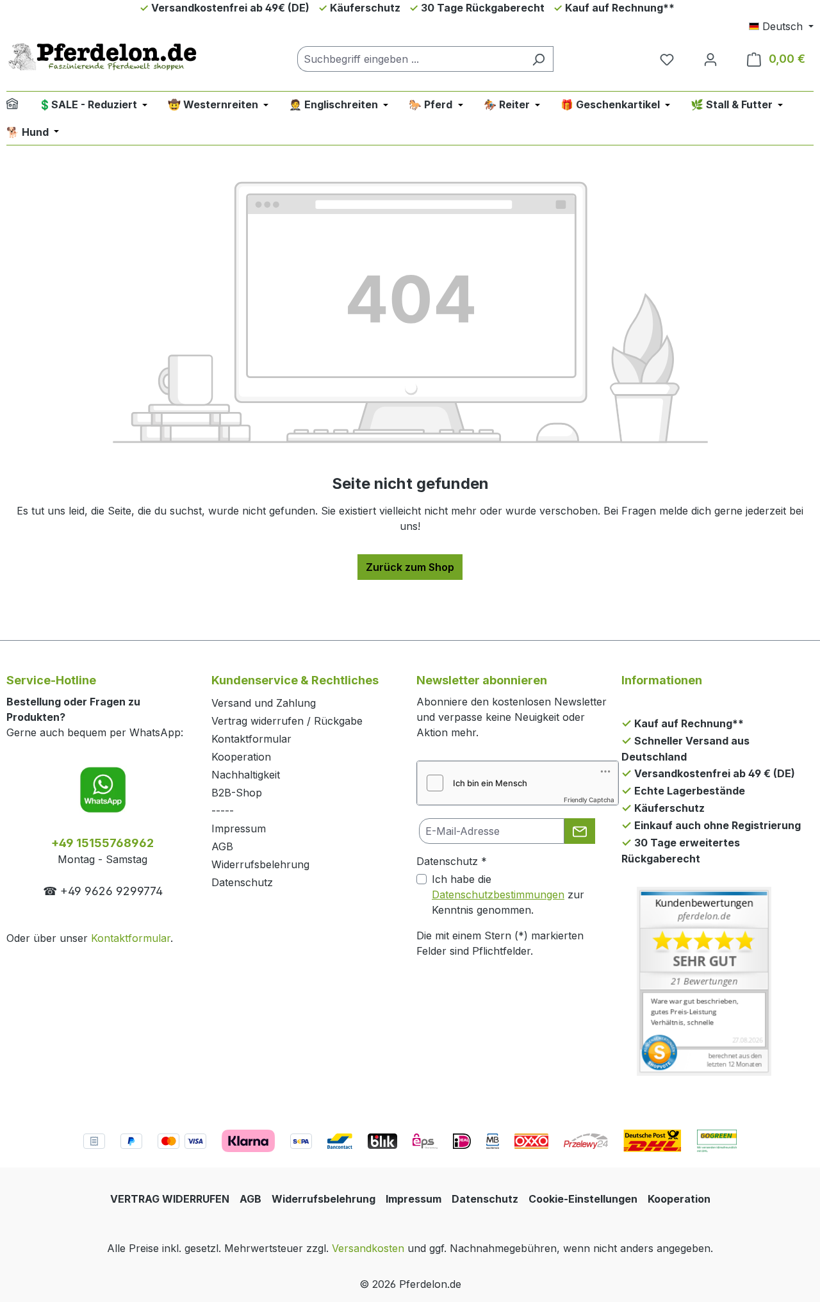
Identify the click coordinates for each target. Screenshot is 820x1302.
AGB (222, 846)
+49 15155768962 (102, 843)
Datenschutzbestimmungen (498, 894)
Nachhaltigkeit (245, 774)
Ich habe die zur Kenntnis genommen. (508, 894)
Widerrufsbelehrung (260, 864)
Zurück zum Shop (410, 567)
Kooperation (241, 756)
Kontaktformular (130, 938)
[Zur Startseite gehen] (102, 56)
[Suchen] (538, 59)
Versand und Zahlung (263, 702)
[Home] (20, 105)
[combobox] (410, 59)
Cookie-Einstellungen (583, 1198)
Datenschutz (242, 882)
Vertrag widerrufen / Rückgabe (287, 720)
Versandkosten (368, 1248)
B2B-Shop (236, 792)
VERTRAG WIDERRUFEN (169, 1198)
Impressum (238, 828)
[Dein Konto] (710, 59)
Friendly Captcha (589, 799)
